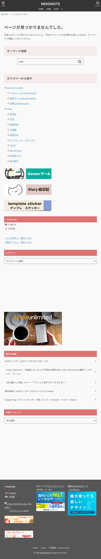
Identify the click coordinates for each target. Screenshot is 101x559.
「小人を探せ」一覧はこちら (18, 238)
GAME (48, 9)
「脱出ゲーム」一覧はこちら (18, 242)
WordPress (16, 150)
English (12, 224)
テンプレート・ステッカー (23, 140)
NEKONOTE (50, 4)
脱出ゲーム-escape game (23, 98)
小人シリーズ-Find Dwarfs (23, 93)
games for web (15, 87)
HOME (41, 9)
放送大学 (14, 134)
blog (9, 108)
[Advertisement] (50, 288)
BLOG (56, 9)
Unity (13, 145)
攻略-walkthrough (19, 103)
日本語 (11, 228)
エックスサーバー (56, 486)
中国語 (13, 129)
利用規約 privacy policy (59, 547)
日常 (12, 119)
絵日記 (13, 114)
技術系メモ (15, 155)
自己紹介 (14, 161)
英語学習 (14, 124)
